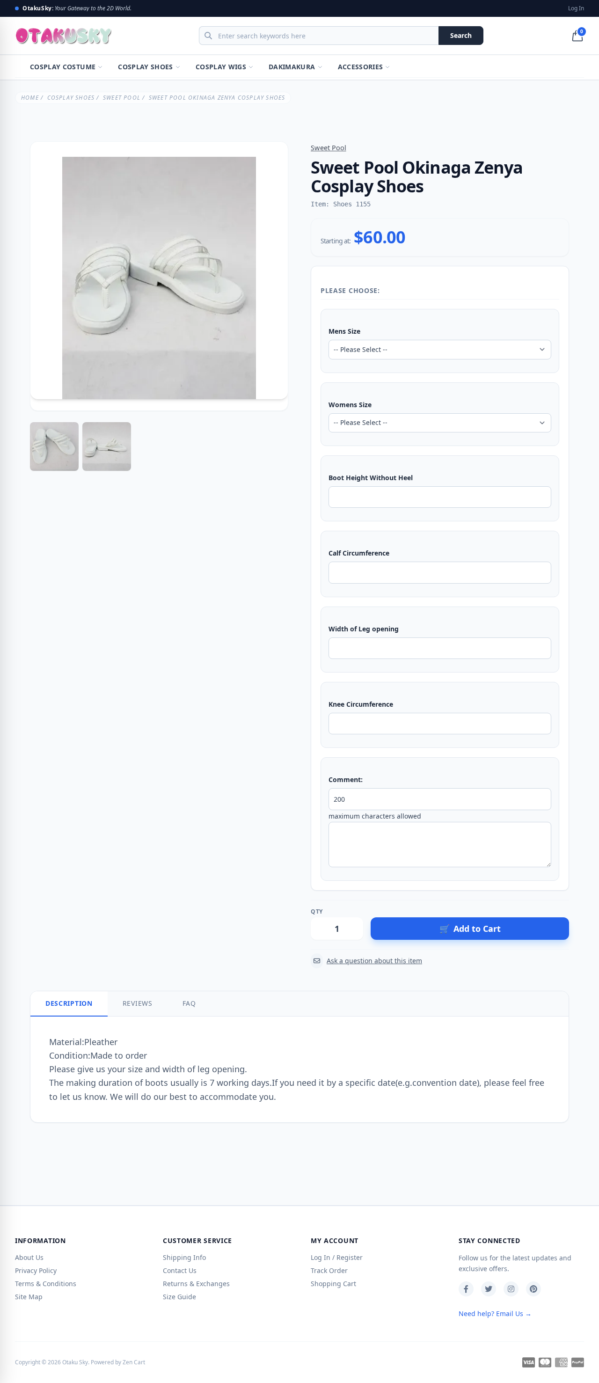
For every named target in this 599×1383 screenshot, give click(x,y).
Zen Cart (134, 1362)
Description (69, 1003)
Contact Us (180, 1270)
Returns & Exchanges (196, 1283)
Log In (576, 8)
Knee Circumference (361, 704)
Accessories (360, 66)
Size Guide (179, 1296)
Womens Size (350, 404)
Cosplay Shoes (145, 66)
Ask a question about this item (374, 960)
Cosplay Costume (62, 66)
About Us (29, 1257)
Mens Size (344, 331)
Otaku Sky (75, 1362)
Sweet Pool (121, 98)
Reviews (138, 1003)
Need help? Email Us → (495, 1313)
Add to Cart (470, 928)
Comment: (346, 779)
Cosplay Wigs (221, 66)
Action (379, 911)
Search (461, 35)
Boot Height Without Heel (371, 477)
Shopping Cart (333, 1283)
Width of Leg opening (364, 628)
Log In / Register (337, 1257)
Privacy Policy (36, 1270)
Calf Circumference (359, 553)
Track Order (329, 1270)
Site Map (29, 1296)
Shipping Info (184, 1257)
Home (30, 98)
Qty (317, 911)
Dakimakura (292, 66)
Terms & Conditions (45, 1283)
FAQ (189, 1003)
